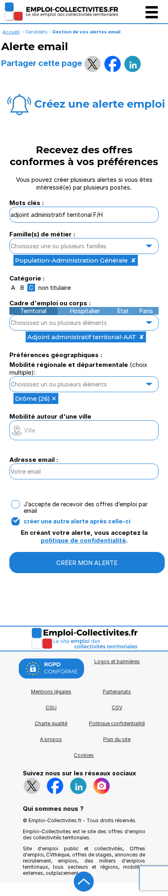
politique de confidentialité (83, 540)
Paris (146, 311)
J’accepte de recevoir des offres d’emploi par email (86, 507)
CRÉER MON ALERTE (86, 563)
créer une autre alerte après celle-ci (77, 521)
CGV (117, 707)
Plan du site (116, 739)
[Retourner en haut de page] (84, 882)
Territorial (33, 311)
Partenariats (117, 692)
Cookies (84, 755)
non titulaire (55, 287)
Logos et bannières (117, 661)
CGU (51, 707)
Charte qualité (51, 723)
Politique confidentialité (117, 723)
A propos (51, 739)
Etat (123, 311)
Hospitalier (85, 311)
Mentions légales (51, 692)
